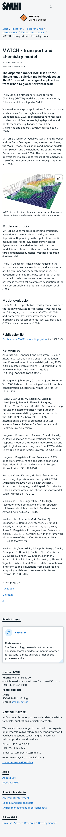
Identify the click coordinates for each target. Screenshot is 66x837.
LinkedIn (11, 594)
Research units (34, 28)
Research (17, 28)
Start (5, 28)
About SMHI (9, 777)
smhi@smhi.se (20, 702)
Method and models (32, 32)
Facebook (11, 588)
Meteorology (9, 32)
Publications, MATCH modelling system (25, 339)
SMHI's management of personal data (24, 807)
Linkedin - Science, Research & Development (29, 823)
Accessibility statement (15, 798)
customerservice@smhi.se (17, 762)
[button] (51, 6)
